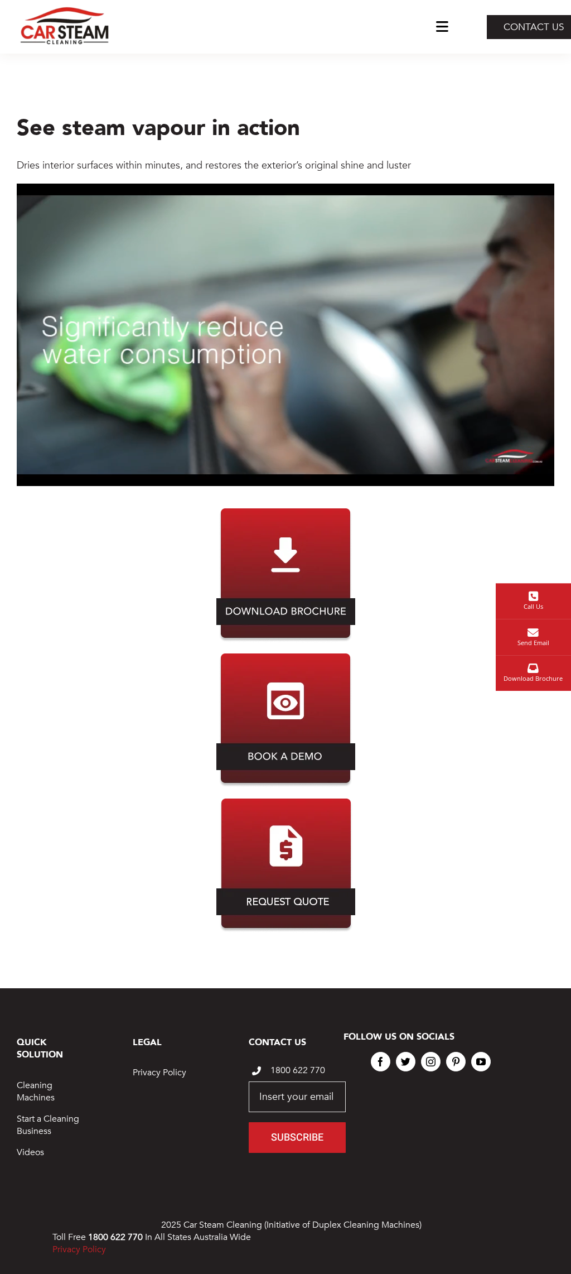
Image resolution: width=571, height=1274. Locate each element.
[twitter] (405, 1061)
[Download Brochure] (285, 513)
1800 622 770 (297, 1070)
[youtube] (481, 1061)
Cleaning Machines (36, 1091)
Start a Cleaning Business (48, 1125)
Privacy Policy (159, 1072)
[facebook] (380, 1061)
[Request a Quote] (285, 803)
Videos (30, 1152)
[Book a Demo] (285, 658)
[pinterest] (456, 1061)
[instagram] (431, 1061)
